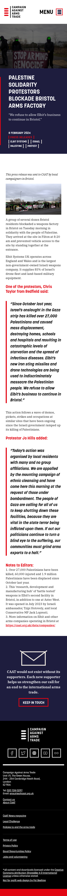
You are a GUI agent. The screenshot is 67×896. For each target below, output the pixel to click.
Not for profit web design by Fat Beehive (24, 880)
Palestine (16, 146)
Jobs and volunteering (15, 856)
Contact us (9, 799)
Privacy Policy (10, 845)
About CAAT (9, 802)
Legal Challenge (11, 821)
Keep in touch (33, 702)
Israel (36, 141)
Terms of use (10, 840)
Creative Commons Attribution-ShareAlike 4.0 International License (33, 873)
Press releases (21, 137)
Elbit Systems (18, 141)
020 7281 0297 (15, 790)
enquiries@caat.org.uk (22, 793)
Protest (32, 146)
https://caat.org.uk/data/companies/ (30, 625)
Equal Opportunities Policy (17, 851)
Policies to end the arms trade (19, 827)
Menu (46, 11)
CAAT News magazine (14, 815)
